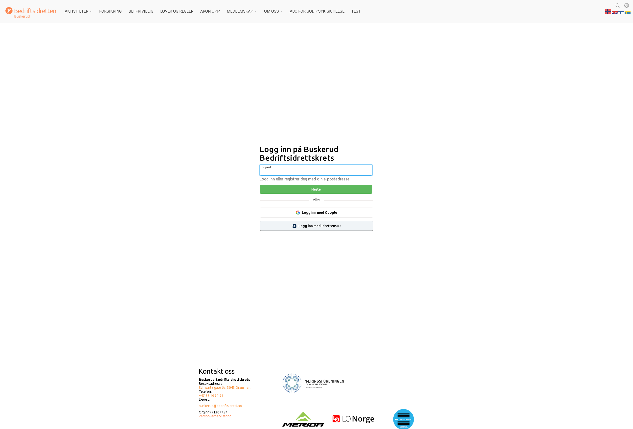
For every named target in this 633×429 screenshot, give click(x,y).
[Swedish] (628, 11)
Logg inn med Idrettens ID (319, 226)
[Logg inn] (626, 5)
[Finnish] (621, 11)
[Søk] (617, 5)
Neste (316, 189)
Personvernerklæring (215, 416)
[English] (615, 11)
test (356, 11)
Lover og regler (176, 11)
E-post (267, 167)
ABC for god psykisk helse (317, 11)
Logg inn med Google (319, 212)
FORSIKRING (110, 11)
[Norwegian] (608, 11)
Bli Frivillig (141, 11)
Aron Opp (210, 11)
